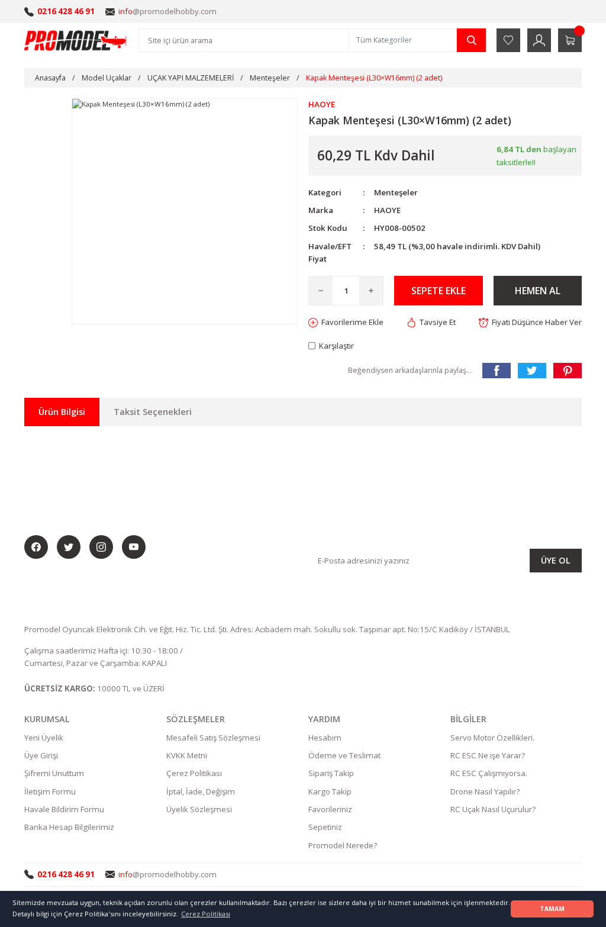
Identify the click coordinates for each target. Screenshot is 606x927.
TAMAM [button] (552, 909)
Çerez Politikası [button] (205, 913)
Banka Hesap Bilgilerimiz (69, 827)
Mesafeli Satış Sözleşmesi (213, 737)
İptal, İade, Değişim (200, 791)
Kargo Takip (330, 791)
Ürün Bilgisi (61, 411)
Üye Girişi (41, 755)
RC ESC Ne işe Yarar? (487, 755)
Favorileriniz (330, 809)
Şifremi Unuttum (54, 773)
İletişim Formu (50, 791)
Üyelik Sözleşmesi (199, 809)
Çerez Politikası (194, 773)
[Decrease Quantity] (321, 290)
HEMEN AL (537, 290)
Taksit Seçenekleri (153, 411)
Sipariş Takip (331, 773)
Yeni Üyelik (43, 737)
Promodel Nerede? (342, 845)
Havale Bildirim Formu (64, 809)
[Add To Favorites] (345, 322)
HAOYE (387, 210)
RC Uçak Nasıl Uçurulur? (493, 809)
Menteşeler (396, 192)
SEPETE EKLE (438, 290)
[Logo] (75, 40)
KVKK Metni (186, 755)
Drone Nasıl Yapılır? (485, 791)
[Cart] (570, 40)
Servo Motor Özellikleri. (492, 737)
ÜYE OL (555, 560)
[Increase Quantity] (371, 290)
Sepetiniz (325, 827)
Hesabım (324, 737)
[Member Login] (539, 40)
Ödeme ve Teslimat (344, 755)
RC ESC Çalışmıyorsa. (488, 773)
